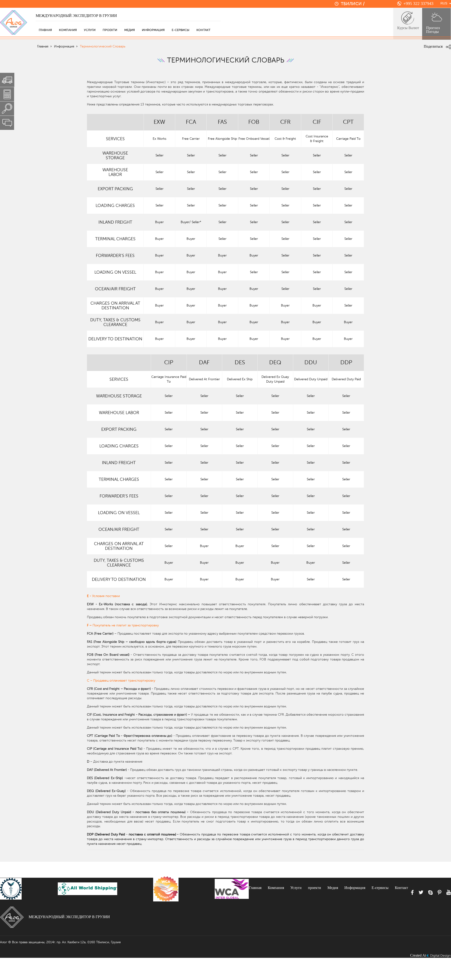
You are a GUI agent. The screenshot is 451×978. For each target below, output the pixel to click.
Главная (45, 30)
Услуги (90, 30)
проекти (110, 30)
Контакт (203, 30)
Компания (68, 30)
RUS (443, 3)
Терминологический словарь (102, 46)
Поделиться (433, 46)
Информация (153, 30)
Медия (129, 30)
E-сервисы (180, 30)
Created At (418, 955)
